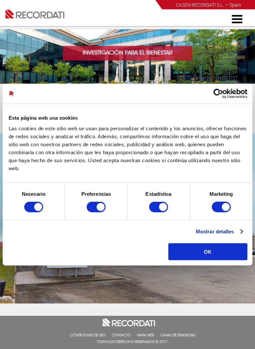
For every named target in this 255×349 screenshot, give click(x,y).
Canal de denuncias (177, 335)
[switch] (96, 207)
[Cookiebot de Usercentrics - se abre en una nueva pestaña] (218, 94)
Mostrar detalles (215, 231)
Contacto (121, 335)
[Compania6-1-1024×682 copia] (127, 301)
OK (208, 251)
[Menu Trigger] (237, 18)
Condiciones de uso (88, 335)
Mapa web (145, 335)
